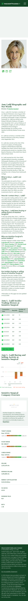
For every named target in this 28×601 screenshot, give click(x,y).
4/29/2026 (7, 323)
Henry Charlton (9, 244)
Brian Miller (4, 257)
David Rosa (21, 261)
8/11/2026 (7, 315)
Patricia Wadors (14, 264)
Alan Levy (4, 253)
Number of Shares (22, 310)
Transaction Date (5, 310)
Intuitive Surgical (13, 109)
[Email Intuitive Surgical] (6, 71)
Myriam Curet (22, 244)
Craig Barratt (5, 243)
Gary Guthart (14, 248)
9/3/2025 (6, 336)
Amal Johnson (13, 250)
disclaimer (18, 586)
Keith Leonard (15, 252)
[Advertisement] (14, 22)
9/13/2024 (7, 340)
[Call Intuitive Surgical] (3, 71)
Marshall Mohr (5, 259)
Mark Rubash (9, 263)
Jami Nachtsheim (19, 259)
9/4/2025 (6, 332)
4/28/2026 (7, 328)
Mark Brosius (19, 243)
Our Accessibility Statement (9, 572)
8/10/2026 (7, 319)
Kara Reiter (10, 261)
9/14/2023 (7, 344)
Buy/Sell (14, 311)
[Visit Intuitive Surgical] (10, 71)
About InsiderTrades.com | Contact (11, 548)
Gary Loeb (17, 253)
